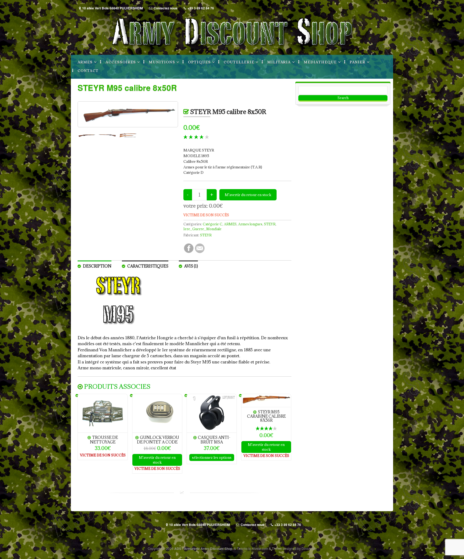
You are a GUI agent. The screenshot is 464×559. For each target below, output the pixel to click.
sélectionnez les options (211, 457)
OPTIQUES (199, 62)
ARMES (85, 62)
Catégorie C (212, 224)
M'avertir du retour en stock (157, 460)
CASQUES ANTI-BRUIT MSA (214, 439)
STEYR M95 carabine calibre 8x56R (266, 416)
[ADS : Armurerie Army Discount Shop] (232, 49)
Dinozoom (309, 548)
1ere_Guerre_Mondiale (202, 229)
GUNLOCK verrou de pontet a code (158, 439)
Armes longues (250, 224)
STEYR (270, 224)
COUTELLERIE (239, 62)
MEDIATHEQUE (320, 62)
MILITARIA (279, 62)
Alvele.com (260, 548)
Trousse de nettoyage (104, 439)
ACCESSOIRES (121, 62)
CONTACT (88, 70)
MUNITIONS (162, 62)
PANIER (357, 62)
